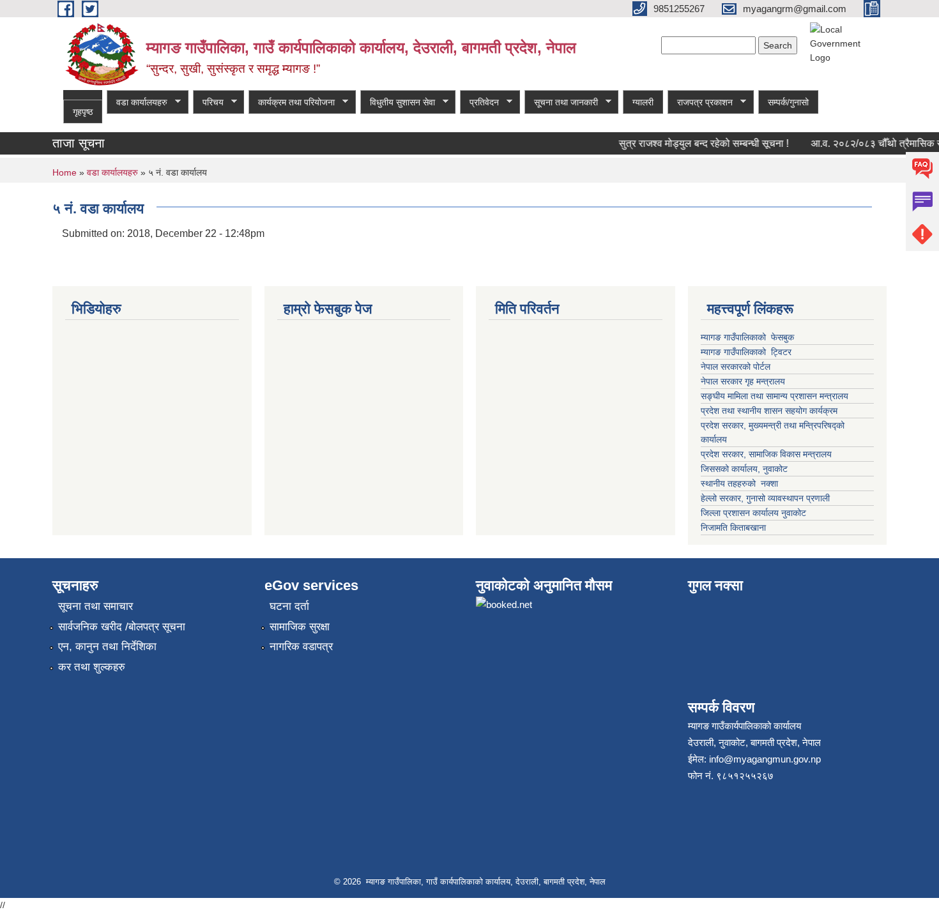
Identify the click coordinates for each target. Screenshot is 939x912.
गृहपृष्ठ (83, 112)
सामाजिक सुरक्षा (300, 627)
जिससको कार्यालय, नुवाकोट (744, 469)
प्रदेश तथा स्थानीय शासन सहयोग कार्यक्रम (769, 411)
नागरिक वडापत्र (301, 647)
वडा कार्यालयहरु (137, 102)
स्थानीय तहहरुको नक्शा (739, 483)
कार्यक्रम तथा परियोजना (291, 102)
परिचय (208, 102)
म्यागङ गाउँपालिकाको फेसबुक (747, 337)
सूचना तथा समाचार (95, 606)
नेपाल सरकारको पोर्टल (737, 366)
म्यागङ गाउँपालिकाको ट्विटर (747, 352)
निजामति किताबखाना (733, 527)
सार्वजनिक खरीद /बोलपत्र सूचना (121, 627)
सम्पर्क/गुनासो (788, 102)
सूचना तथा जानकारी (561, 102)
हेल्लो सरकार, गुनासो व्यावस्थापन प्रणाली (765, 498)
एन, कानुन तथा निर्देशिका (107, 647)
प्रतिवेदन (479, 102)
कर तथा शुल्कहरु (91, 667)
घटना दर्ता (289, 606)
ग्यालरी (642, 102)
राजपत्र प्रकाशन (700, 102)
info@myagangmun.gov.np (765, 759)
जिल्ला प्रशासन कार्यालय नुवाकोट (753, 513)
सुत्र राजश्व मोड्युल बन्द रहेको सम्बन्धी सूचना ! (697, 143)
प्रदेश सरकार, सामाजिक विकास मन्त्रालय (766, 454)
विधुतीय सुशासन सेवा (397, 102)
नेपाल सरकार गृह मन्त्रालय (743, 381)
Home (64, 172)
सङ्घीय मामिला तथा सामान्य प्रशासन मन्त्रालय (774, 396)
